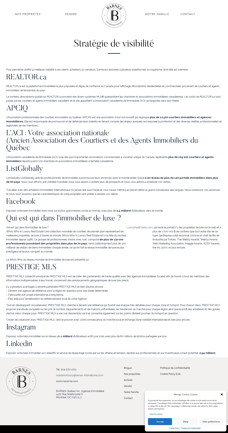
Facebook (21, 202)
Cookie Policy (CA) (170, 374)
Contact (128, 398)
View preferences (211, 421)
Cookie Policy (174, 428)
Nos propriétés (132, 374)
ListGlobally (24, 169)
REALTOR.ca (26, 77)
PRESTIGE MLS (31, 267)
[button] (221, 394)
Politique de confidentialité (191, 428)
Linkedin (19, 344)
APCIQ (17, 108)
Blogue (128, 368)
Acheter (128, 380)
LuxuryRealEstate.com (140, 227)
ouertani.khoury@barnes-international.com (79, 375)
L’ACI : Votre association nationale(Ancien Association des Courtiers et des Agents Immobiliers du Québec (102, 141)
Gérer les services (156, 414)
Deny (185, 421)
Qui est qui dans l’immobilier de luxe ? (63, 218)
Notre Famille (131, 392)
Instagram (21, 327)
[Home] (114, 27)
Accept (160, 421)
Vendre (128, 386)
